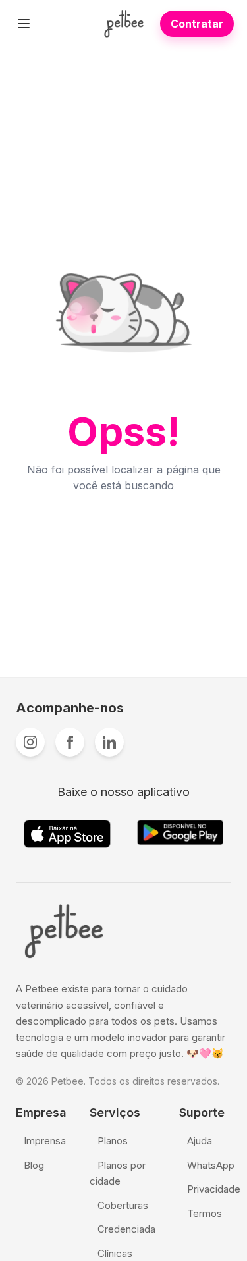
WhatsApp (210, 1165)
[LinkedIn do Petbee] (109, 742)
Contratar (197, 23)
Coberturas (122, 1205)
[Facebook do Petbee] (69, 742)
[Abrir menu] (23, 23)
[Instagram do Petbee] (30, 742)
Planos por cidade (118, 1173)
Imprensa (45, 1141)
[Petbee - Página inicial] (123, 23)
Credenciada (126, 1229)
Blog (34, 1165)
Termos (204, 1213)
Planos (112, 1141)
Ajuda (199, 1141)
